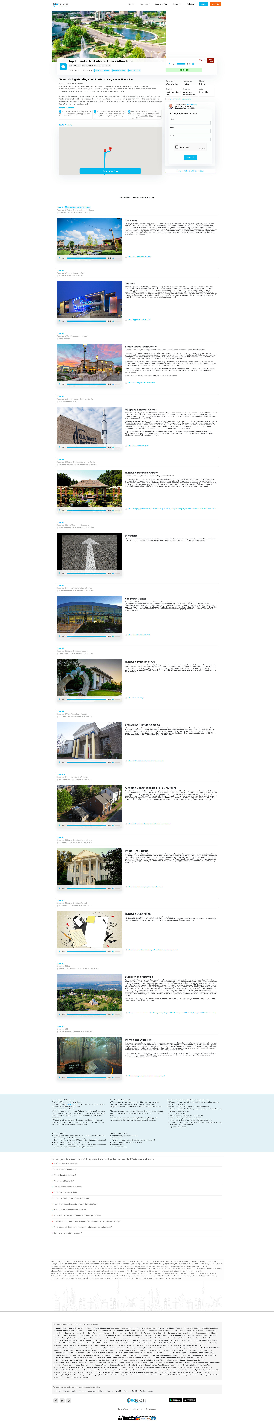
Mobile (89, 1328)
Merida (159, 1350)
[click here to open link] (166, 99)
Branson (159, 1353)
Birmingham (79, 1328)
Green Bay (183, 1375)
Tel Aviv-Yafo (212, 1343)
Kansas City (138, 1353)
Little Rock (78, 1330)
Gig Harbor (125, 1375)
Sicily (113, 1345)
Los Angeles (81, 1333)
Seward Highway (128, 1328)
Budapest (205, 1340)
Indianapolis (146, 1343)
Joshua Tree (140, 1330)
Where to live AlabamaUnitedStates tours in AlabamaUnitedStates (111, 1271)
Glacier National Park (63, 1355)
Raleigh (180, 1357)
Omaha (124, 1355)
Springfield (149, 1353)
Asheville (199, 1357)
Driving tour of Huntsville (89, 1266)
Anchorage (115, 1328)
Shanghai (161, 1333)
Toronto (147, 1333)
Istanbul (151, 1370)
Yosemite (201, 1330)
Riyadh (104, 1365)
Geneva (140, 1367)
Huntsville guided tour (116, 1261)
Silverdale (114, 1375)
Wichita (200, 1345)
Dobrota (96, 1355)
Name (172, 119)
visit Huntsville (161, 1276)
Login (203, 4)
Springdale (75, 1372)
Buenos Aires (150, 1328)
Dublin (190, 1343)
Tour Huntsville (175, 1261)
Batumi (191, 1338)
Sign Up (215, 4)
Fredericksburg (87, 1370)
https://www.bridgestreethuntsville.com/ (141, 383)
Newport (57, 1365)
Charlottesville (177, 1372)
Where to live (172, 84)
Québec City (111, 1333)
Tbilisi (183, 1338)
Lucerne (132, 1367)
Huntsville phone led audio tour (113, 1273)
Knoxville (190, 1367)
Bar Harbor (174, 1348)
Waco (121, 1370)
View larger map (110, 171)
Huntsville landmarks (139, 1278)
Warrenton (197, 1372)
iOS (77, 1104)
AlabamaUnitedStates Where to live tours (67, 1271)
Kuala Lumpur (192, 1348)
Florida (116, 1338)
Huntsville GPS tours (109, 1269)
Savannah (57, 1340)
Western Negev (68, 1345)
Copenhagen (167, 1335)
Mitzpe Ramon (82, 1345)
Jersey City (212, 1355)
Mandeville (120, 1348)
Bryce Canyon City (62, 1372)
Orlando (132, 1338)
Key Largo (100, 1338)
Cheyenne (85, 1377)
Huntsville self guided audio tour (173, 1266)
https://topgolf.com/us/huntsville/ (139, 320)
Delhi (119, 1343)
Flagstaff (179, 1328)
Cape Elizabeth (161, 1348)
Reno (182, 1355)
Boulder (190, 1333)
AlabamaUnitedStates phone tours (86, 1273)
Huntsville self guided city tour (137, 1273)
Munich (74, 1340)
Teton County (58, 1377)
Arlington (83, 1375)
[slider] (197, 64)
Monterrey (139, 1350)
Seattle (145, 1375)
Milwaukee (193, 1375)
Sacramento (69, 1333)
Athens (104, 1340)
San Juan (178, 1362)
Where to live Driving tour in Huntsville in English (204, 1269)
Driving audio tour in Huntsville (197, 1266)
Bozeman (76, 1355)
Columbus (105, 1360)
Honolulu (153, 1340)
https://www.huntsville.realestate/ (179, 99)
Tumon (127, 1340)
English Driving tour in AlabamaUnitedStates (146, 1264)
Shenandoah (154, 1372)
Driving (202, 84)
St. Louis (168, 1353)
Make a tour (137, 1409)
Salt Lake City (214, 1370)
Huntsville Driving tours (208, 1261)
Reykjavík (57, 1343)
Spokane (154, 1375)
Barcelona (79, 1367)
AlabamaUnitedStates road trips (188, 1273)
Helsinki (56, 1338)
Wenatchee (135, 1375)
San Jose (59, 1333)
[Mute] (193, 64)
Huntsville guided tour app (105, 1276)
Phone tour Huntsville (194, 1271)
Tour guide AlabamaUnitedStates (64, 1264)
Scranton (92, 1362)
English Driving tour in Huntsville (210, 1264)
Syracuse (121, 1357)
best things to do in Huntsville (101, 1278)
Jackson (110, 1353)
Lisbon (160, 1362)
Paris (170, 1338)
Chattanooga (171, 1367)
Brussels (95, 1330)
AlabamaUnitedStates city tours (162, 1273)
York (183, 1335)
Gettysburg (82, 1362)
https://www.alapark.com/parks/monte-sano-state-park (146, 1076)
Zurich (124, 1367)
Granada (147, 1357)
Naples (109, 1338)
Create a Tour (161, 4)
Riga (91, 1348)
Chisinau (184, 1353)
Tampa (124, 1338)
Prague (117, 1335)
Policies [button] (190, 4)
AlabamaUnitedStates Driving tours (66, 1266)
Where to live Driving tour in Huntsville (170, 1269)
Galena (106, 1343)
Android (70, 1104)
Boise (82, 1343)
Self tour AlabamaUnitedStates (63, 1276)
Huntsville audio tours (92, 1269)
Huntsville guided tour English (137, 1261)
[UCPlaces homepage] (137, 1401)
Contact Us (151, 1409)
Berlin (82, 1340)
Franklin (182, 1367)
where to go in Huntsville (60, 1278)
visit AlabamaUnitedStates (206, 1276)
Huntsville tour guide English (97, 1261)
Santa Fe (92, 1357)
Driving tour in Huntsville (191, 1261)
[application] (184, 64)
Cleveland (133, 1360)
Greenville (172, 1365)
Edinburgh (121, 1365)
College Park (58, 1350)
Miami (92, 1338)
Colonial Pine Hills (62, 1367)
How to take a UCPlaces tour (190, 171)
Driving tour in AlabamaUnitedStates (115, 1264)
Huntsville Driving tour (108, 1266)
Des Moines (174, 1343)
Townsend (199, 1367)
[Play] (169, 64)
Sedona (197, 1328)
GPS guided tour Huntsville (61, 1273)
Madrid (88, 1367)
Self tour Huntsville (209, 1273)
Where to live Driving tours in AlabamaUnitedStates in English (161, 1271)
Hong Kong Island (175, 1340)
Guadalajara (128, 1350)
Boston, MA (103, 1350)
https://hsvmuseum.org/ (136, 698)
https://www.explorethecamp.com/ (139, 257)
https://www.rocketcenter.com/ (138, 446)
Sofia (110, 1330)
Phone (172, 127)
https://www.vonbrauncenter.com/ (139, 635)
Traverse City (208, 1350)
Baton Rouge (131, 1348)
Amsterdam (145, 1355)
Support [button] (176, 4)
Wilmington (147, 1335)
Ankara (159, 1370)
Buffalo (129, 1357)
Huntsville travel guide (125, 1276)
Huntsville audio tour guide (127, 1266)
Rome (152, 1345)
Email (172, 136)
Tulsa (161, 1360)
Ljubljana (139, 1365)
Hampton (165, 1372)
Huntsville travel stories (86, 1276)
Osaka (175, 1345)
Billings (211, 1353)
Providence (67, 1365)
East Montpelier (113, 1372)
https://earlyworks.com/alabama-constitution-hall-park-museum (149, 824)
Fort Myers (83, 1338)
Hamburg (89, 1340)
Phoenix (188, 1328)
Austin (114, 1370)
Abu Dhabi (185, 1370)
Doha (193, 1362)
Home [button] (131, 4)
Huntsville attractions (155, 1278)
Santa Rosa (92, 1333)
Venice (120, 1345)
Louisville (78, 1348)
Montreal (138, 1333)
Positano (129, 1345)
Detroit (185, 1350)
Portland (201, 1360)
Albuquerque (81, 1357)
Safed (102, 1345)
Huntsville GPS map (125, 1269)
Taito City (166, 1345)
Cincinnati (115, 1360)
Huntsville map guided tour (144, 1276)
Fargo (81, 1360)
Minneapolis (80, 1353)
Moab (84, 1372)
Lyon (145, 1338)
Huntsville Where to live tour (144, 1269)
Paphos (88, 1335)
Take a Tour (123, 1409)
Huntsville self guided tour (159, 1261)
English (185, 84)
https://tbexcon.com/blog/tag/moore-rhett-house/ (145, 887)
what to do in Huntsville (80, 1278)
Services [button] (144, 4)
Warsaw (127, 1362)
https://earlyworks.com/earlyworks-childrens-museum (146, 761)
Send (188, 157)
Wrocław (144, 1362)
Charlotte (189, 1357)
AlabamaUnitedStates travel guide (181, 1276)
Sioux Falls (206, 1365)
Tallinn (205, 1335)
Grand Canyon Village (210, 1328)
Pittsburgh (112, 1362)
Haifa (202, 1343)
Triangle (206, 1372)
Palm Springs (178, 1330)
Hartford (56, 1335)
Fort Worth (98, 1370)
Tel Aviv (58, 1345)
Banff (131, 1333)
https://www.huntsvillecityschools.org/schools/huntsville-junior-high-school (153, 950)
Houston (75, 1370)
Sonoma (168, 1330)
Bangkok (136, 1370)
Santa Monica (190, 1330)
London (191, 1335)
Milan (145, 1345)
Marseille (153, 1338)
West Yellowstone (72, 1377)
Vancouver (122, 1333)
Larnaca (97, 1335)
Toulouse (162, 1338)
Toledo (124, 1360)
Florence (138, 1345)
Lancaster (102, 1362)
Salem (112, 1350)
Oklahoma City (172, 1360)
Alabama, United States (188, 93)
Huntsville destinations (173, 1278)
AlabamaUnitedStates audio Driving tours (67, 1269)
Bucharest (84, 1365)
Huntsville (203, 92)
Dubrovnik (72, 1335)
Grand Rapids (197, 1350)
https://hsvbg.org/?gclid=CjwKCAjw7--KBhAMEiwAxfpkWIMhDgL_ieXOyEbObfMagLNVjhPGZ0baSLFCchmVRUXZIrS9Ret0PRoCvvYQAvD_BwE (174, 509)
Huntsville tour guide (78, 1261)
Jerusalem (94, 1345)
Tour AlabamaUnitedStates (89, 1264)
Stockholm (105, 1367)
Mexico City (150, 1350)
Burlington (125, 1372)
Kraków (136, 1362)
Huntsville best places (121, 1278)
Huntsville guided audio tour (149, 1266)
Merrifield (188, 1372)
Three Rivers (212, 1330)
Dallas (107, 1370)
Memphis (209, 1367)
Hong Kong (188, 1340)
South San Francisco (154, 1330)
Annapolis (69, 1350)
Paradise (174, 1355)
